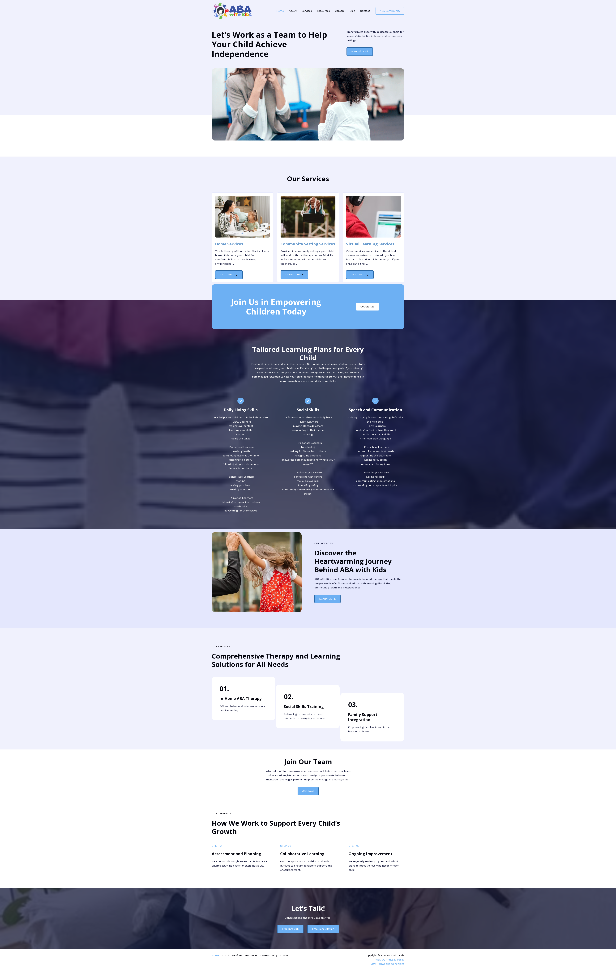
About (292, 10)
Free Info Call (290, 928)
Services (307, 10)
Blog (352, 10)
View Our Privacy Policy (389, 959)
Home (280, 10)
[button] (390, 11)
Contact (365, 10)
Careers (340, 10)
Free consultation (323, 928)
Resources (323, 10)
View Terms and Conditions (387, 963)
